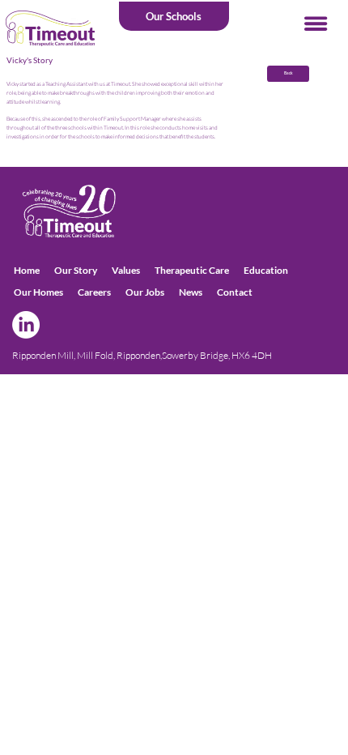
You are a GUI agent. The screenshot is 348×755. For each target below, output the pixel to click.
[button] (173, 16)
